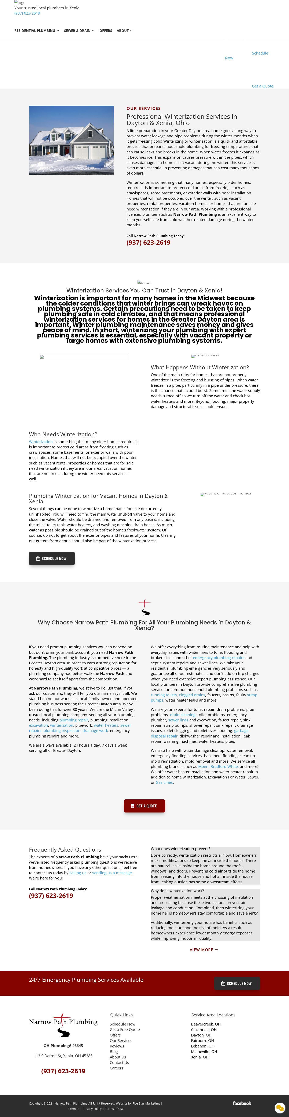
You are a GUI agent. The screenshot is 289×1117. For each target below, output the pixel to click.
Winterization (41, 441)
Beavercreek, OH (206, 1024)
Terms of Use (114, 1109)
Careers (116, 1068)
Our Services (121, 1040)
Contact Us (119, 1062)
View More (201, 949)
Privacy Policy (92, 1109)
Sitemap (73, 1109)
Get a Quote (146, 805)
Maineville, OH (204, 1051)
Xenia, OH (200, 1057)
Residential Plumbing (34, 31)
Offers (105, 31)
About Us (118, 1057)
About (123, 31)
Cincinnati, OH (204, 1029)
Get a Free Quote (125, 1029)
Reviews (117, 1046)
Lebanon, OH (202, 1046)
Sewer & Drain (77, 31)
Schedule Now (54, 558)
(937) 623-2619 (27, 13)
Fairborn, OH (202, 1040)
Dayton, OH (201, 1035)
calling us (77, 872)
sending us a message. (112, 872)
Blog (114, 1051)
